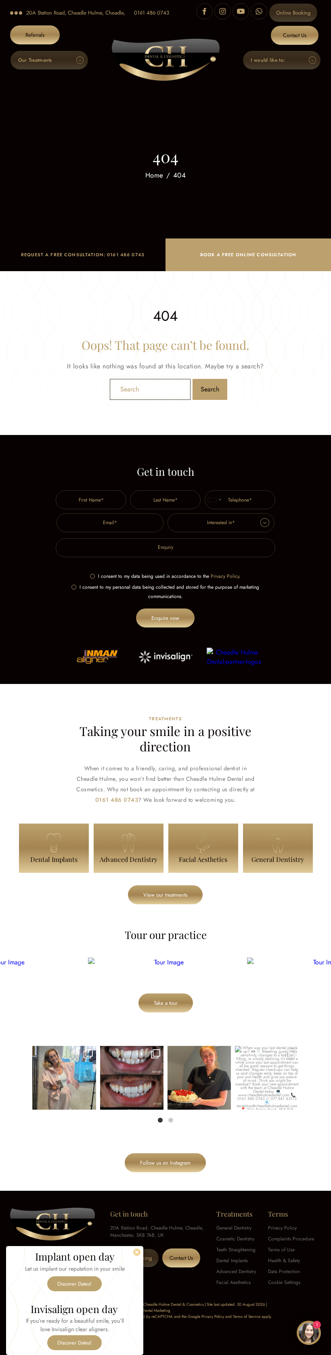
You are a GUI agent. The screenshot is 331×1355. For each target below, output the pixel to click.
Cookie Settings (284, 1282)
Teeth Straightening (236, 1249)
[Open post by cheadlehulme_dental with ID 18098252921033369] (266, 1077)
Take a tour (166, 1003)
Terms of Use (281, 1249)
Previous (25, 962)
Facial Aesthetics (233, 1282)
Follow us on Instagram (165, 1163)
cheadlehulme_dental (63, 1053)
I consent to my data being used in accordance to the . (169, 576)
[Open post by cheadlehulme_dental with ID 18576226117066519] (131, 1077)
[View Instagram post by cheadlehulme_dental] (88, 1102)
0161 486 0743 (151, 13)
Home (154, 175)
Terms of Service (246, 1316)
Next (305, 962)
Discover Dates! (74, 1284)
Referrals (34, 35)
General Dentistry (233, 1228)
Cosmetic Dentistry (235, 1238)
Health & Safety (284, 1260)
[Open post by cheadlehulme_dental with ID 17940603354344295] (64, 1077)
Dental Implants (232, 1260)
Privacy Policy (225, 576)
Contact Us (294, 35)
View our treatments (165, 895)
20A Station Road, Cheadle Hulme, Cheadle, (75, 13)
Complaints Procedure (291, 1238)
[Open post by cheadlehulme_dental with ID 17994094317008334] (199, 1077)
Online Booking (293, 13)
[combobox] (214, 500)
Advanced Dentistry (236, 1271)
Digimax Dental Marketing (148, 1310)
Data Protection (284, 1271)
